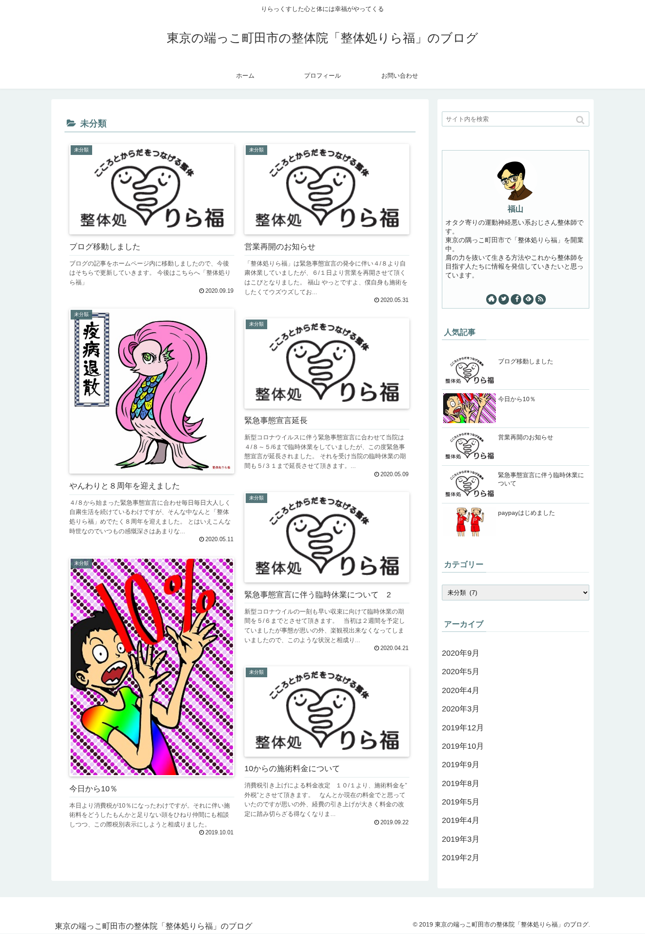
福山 (515, 209)
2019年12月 (463, 727)
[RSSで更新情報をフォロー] (540, 299)
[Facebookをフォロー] (516, 299)
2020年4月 (461, 690)
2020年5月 (461, 671)
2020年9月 (461, 653)
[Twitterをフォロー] (503, 299)
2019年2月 (461, 857)
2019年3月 (461, 839)
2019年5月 (461, 801)
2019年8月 (461, 783)
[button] (581, 120)
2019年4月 (461, 820)
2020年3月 (461, 708)
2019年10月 (463, 746)
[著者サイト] (491, 299)
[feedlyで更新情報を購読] (528, 299)
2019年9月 (461, 764)
